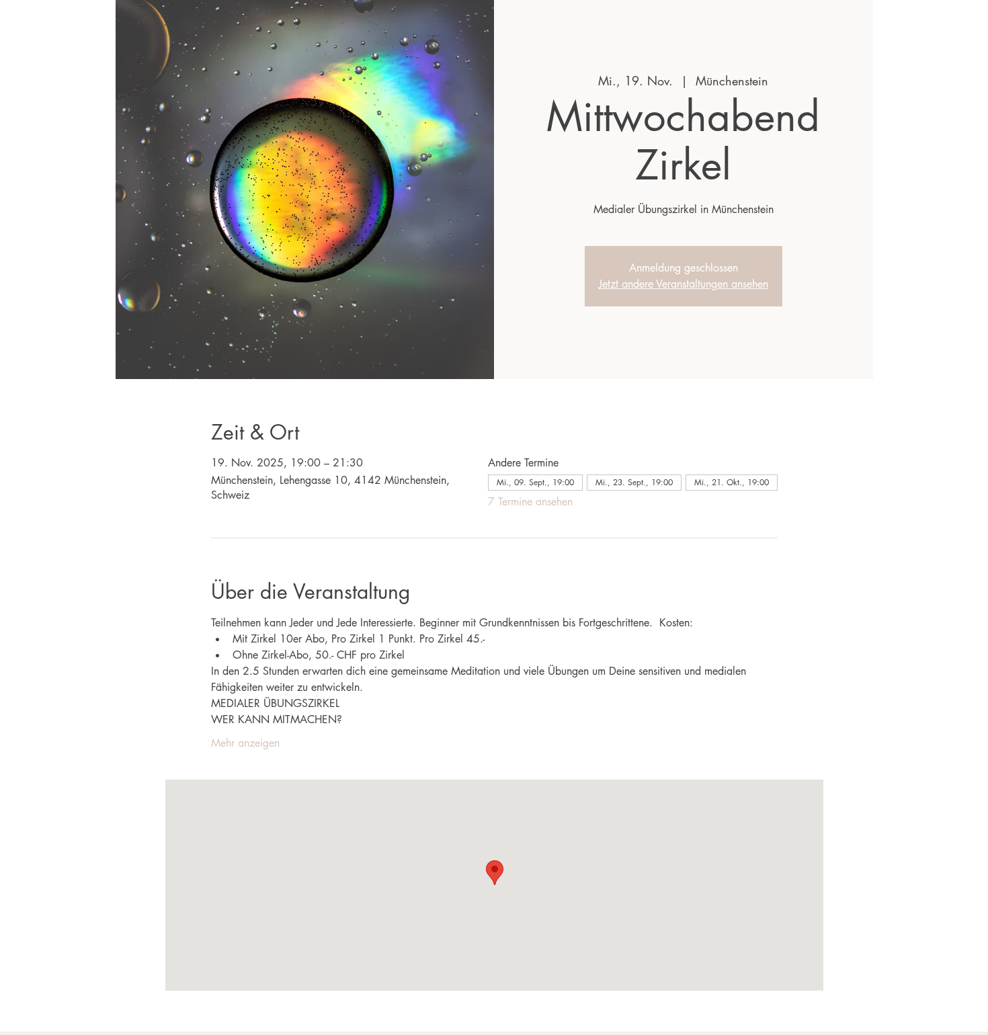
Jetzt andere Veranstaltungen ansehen (683, 284)
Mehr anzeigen (245, 743)
